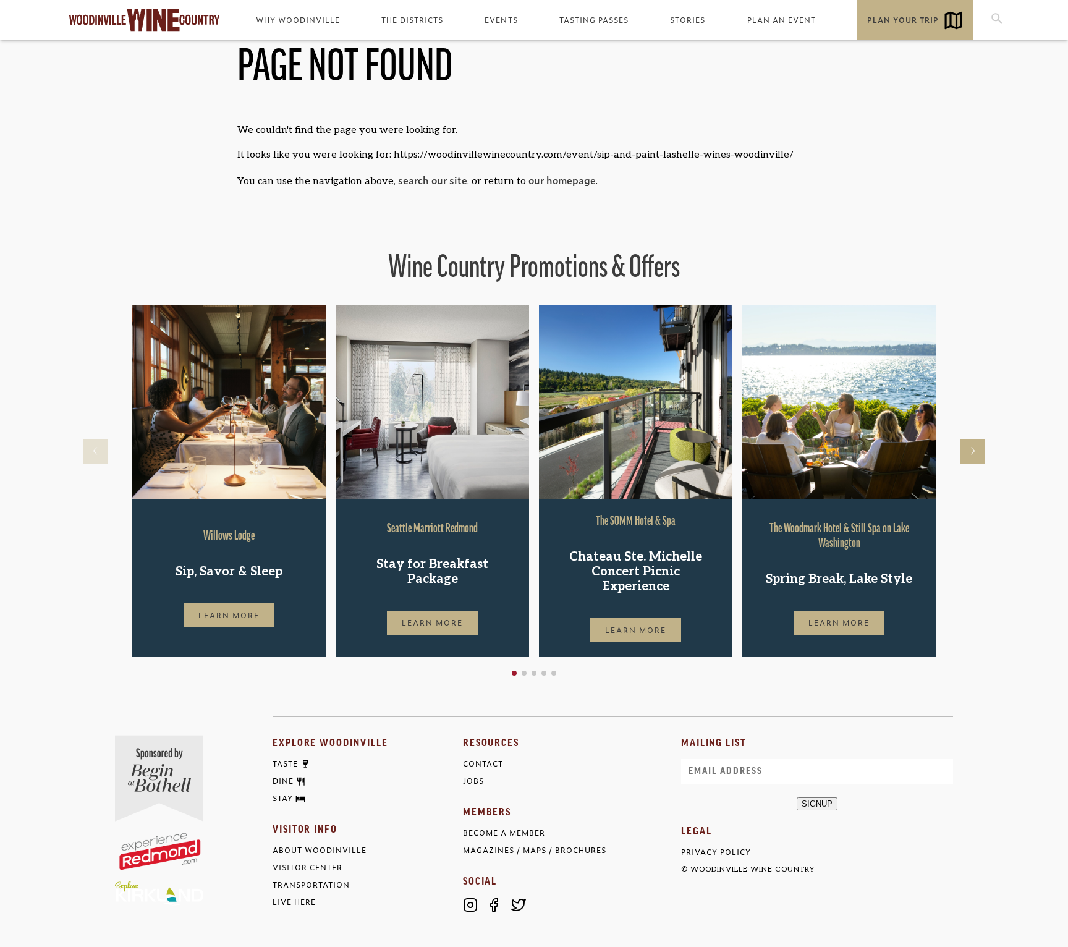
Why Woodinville (298, 19)
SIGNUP (817, 804)
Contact (483, 763)
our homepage (562, 179)
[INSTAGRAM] (470, 905)
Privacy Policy (716, 852)
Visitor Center (307, 867)
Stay (283, 799)
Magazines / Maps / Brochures (534, 850)
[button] (514, 673)
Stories (687, 19)
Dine (283, 781)
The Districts (412, 19)
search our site (432, 179)
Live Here (294, 902)
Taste (285, 764)
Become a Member (504, 833)
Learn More (229, 615)
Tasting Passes (594, 19)
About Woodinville (320, 850)
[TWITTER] (518, 905)
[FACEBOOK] (494, 905)
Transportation (311, 885)
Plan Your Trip (903, 19)
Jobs (473, 781)
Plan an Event (781, 19)
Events (501, 19)
